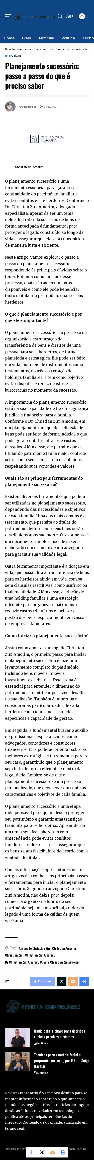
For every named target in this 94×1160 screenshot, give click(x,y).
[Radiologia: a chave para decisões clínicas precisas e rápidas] (17, 1037)
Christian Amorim (64, 948)
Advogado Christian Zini (35, 948)
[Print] (63, 1152)
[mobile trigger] (9, 16)
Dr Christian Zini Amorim (21, 962)
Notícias (15, 56)
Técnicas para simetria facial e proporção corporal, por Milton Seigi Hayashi (61, 1060)
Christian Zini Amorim (39, 955)
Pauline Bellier (27, 106)
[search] (60, 16)
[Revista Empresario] (35, 16)
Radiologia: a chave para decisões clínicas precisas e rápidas (59, 1033)
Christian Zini (14, 955)
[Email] (52, 1152)
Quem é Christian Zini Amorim (59, 962)
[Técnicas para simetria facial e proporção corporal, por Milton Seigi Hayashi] (17, 1061)
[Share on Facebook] (31, 1152)
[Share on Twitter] (42, 1152)
